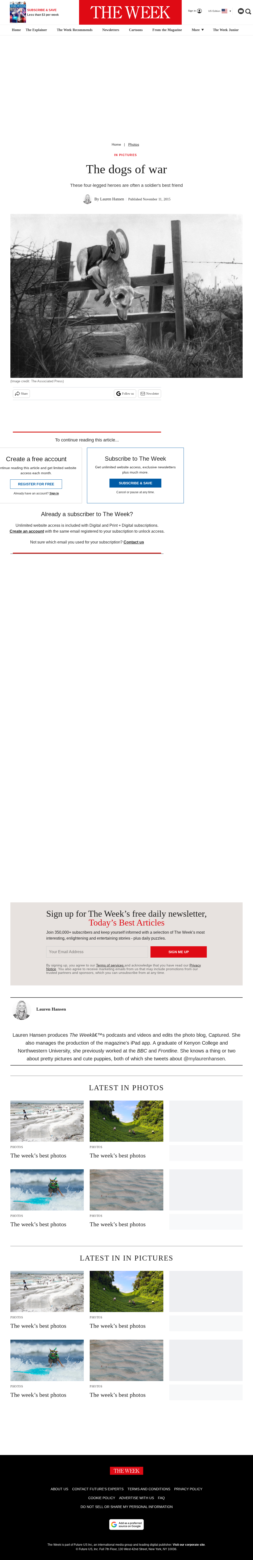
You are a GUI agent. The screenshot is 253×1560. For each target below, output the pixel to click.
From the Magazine (167, 30)
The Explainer (36, 30)
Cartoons (136, 30)
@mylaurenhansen (204, 1058)
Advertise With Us (136, 1498)
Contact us (134, 542)
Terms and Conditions (148, 1489)
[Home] (16, 30)
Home (116, 144)
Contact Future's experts (98, 1489)
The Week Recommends (74, 30)
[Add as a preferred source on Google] (126, 1524)
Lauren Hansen (112, 199)
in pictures (125, 155)
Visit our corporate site (189, 1544)
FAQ (161, 1498)
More (196, 30)
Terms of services (110, 965)
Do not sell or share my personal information (127, 1507)
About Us (59, 1489)
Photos (133, 144)
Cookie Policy (101, 1498)
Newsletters (110, 30)
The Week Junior (226, 30)
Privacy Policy (188, 1489)
